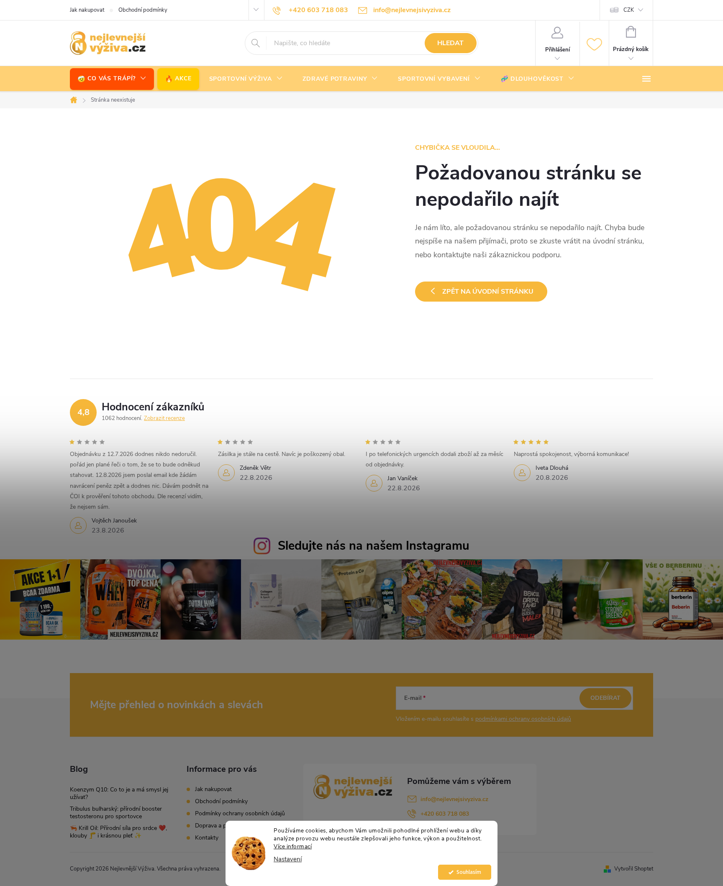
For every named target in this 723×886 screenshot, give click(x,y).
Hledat (450, 43)
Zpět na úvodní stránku (487, 291)
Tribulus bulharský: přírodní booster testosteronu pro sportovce (116, 812)
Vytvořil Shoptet (633, 869)
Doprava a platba (217, 826)
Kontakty (206, 838)
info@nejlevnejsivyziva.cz (454, 799)
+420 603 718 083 (444, 814)
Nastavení (288, 859)
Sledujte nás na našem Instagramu (373, 546)
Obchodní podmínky (142, 10)
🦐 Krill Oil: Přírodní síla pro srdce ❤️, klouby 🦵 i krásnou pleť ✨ (118, 832)
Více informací (293, 846)
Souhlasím (468, 872)
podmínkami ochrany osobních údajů (523, 719)
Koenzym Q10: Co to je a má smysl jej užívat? (119, 793)
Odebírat (605, 698)
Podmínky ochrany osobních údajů (240, 813)
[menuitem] (112, 79)
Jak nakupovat (87, 10)
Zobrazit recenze (164, 418)
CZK (628, 10)
